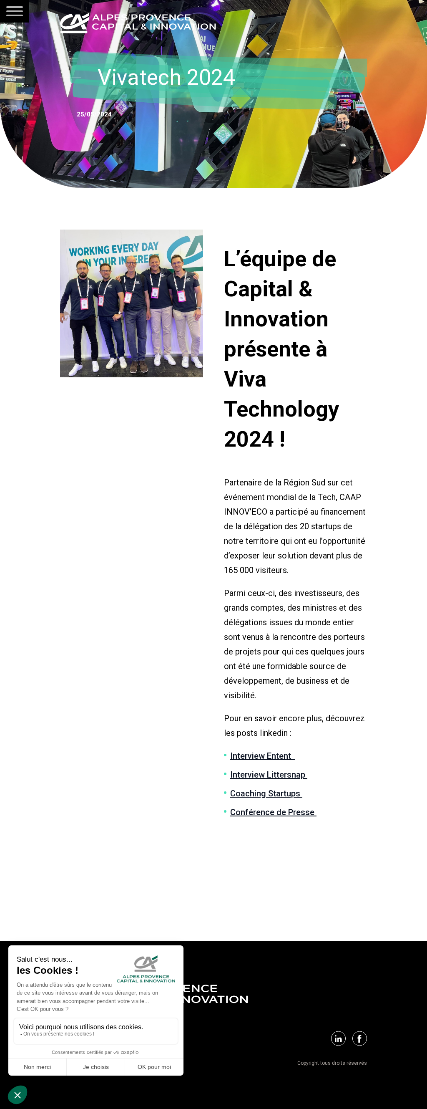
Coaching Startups (266, 793)
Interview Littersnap (268, 775)
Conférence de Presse (273, 812)
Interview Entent (262, 756)
